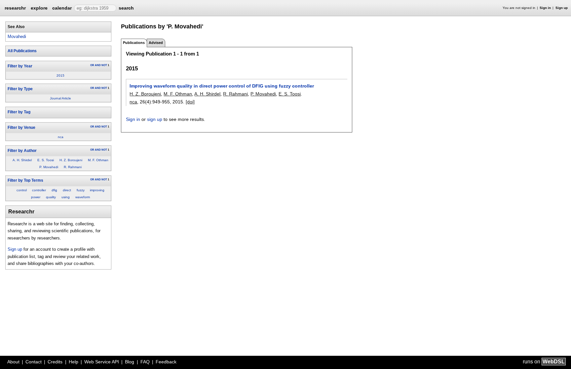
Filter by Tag (19, 112)
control (22, 190)
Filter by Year (20, 66)
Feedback (166, 361)
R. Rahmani (73, 167)
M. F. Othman (98, 160)
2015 (60, 75)
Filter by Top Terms (25, 180)
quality (51, 197)
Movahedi (17, 36)
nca (60, 137)
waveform (82, 197)
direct (67, 190)
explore (39, 8)
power (35, 197)
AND (98, 65)
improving (97, 190)
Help (73, 361)
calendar (62, 8)
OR (92, 65)
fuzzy (81, 190)
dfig (54, 190)
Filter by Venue (21, 127)
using (65, 197)
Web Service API (101, 361)
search (126, 8)
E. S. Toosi (45, 160)
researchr (15, 7)
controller (39, 190)
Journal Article (60, 98)
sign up (154, 119)
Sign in (545, 8)
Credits (55, 361)
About (13, 361)
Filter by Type (20, 89)
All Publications (22, 51)
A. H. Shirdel (22, 160)
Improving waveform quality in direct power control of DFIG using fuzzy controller (222, 86)
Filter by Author (22, 151)
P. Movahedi (48, 167)
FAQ (145, 361)
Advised (156, 43)
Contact (33, 361)
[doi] (190, 101)
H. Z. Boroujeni (70, 160)
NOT (104, 65)
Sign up (561, 8)
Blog (129, 361)
